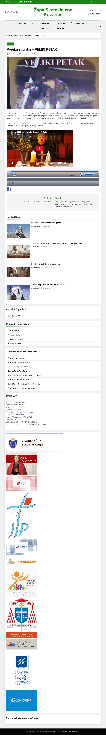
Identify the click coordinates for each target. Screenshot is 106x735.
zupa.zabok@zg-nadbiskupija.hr (23, 412)
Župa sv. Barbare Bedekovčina (18, 380)
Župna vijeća (44, 23)
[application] (53, 173)
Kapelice (45, 29)
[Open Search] (97, 26)
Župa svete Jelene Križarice (53, 12)
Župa (31, 23)
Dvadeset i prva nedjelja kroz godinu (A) (94, 2)
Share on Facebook (9, 189)
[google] (13, 12)
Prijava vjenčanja (14, 335)
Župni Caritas (60, 23)
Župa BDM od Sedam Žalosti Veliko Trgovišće (24, 384)
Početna (22, 23)
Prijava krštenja (13, 331)
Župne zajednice (77, 23)
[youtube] (16, 12)
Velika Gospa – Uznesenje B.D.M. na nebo (48, 284)
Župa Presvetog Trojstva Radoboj (19, 367)
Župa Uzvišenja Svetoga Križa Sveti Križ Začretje (24, 375)
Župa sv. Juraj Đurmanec (16, 358)
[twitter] (11, 12)
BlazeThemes (73, 732)
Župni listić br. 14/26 (15, 316)
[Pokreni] (14, 174)
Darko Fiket (12, 54)
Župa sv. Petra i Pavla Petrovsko (19, 371)
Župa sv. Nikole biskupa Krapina (19, 363)
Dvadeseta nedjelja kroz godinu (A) (45, 264)
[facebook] (6, 12)
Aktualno (10, 44)
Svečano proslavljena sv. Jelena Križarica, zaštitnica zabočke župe (59, 243)
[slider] (89, 174)
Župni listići (59, 29)
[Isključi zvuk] (81, 174)
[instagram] (8, 12)
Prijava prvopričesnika (15, 339)
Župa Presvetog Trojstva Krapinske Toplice (23, 388)
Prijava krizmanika (14, 343)
